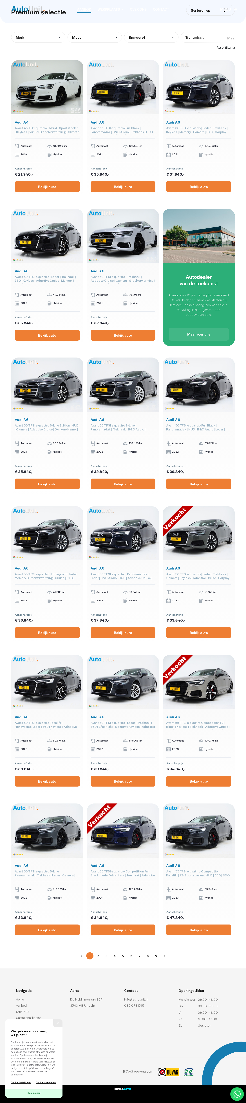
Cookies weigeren (46, 1082)
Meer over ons (198, 334)
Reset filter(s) (226, 48)
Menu (225, 9)
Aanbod (84, 9)
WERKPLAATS (109, 9)
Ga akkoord (34, 1093)
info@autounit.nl (136, 999)
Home (20, 999)
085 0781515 (134, 1005)
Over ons (138, 9)
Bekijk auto (47, 186)
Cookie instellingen (21, 1082)
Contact (161, 9)
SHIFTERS (22, 1011)
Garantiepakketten (28, 1017)
